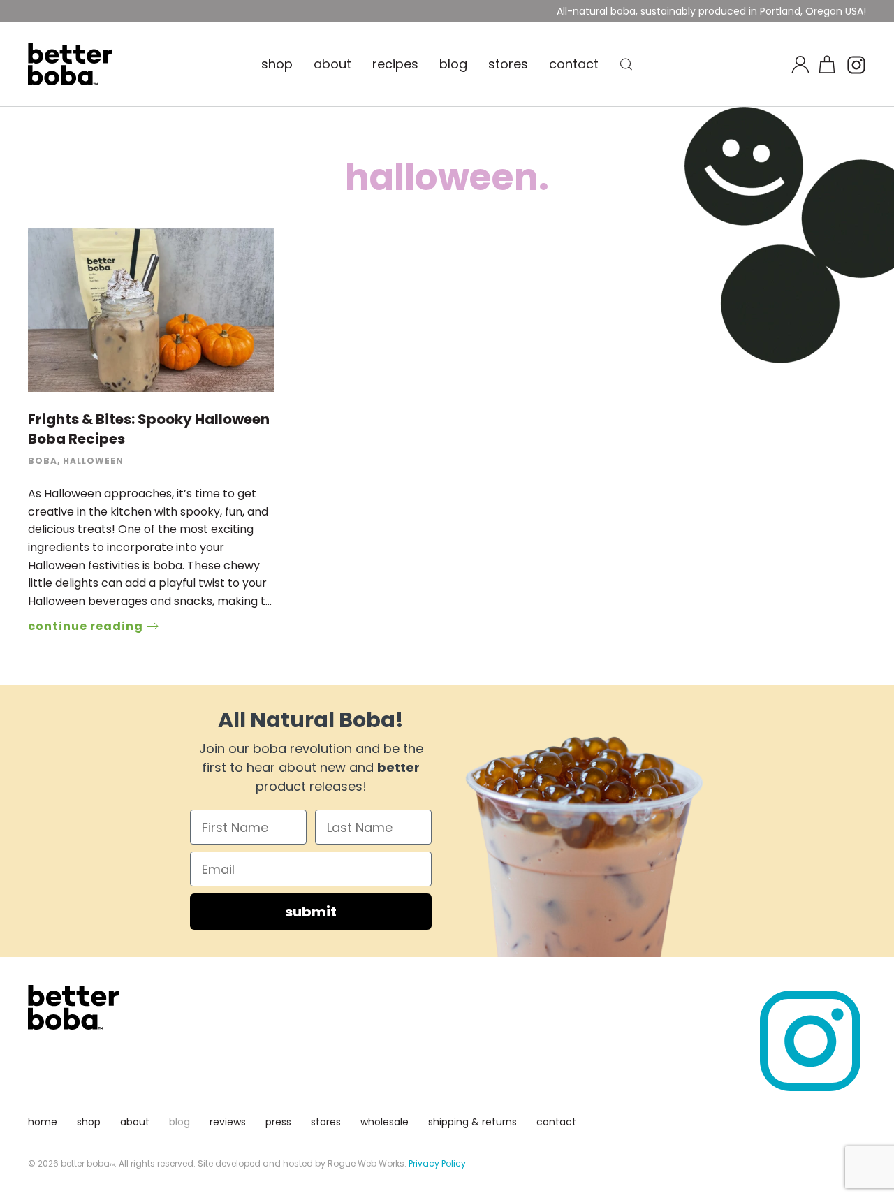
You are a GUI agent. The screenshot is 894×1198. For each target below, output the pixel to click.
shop (277, 64)
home (42, 1122)
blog (453, 64)
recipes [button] (395, 64)
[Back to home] (70, 64)
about (134, 1122)
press (278, 1122)
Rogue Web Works (366, 1163)
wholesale (384, 1122)
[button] (626, 64)
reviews (228, 1122)
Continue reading (85, 626)
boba (42, 461)
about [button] (332, 64)
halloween (93, 461)
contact (574, 64)
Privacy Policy (437, 1163)
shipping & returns (472, 1122)
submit (311, 911)
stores (508, 64)
